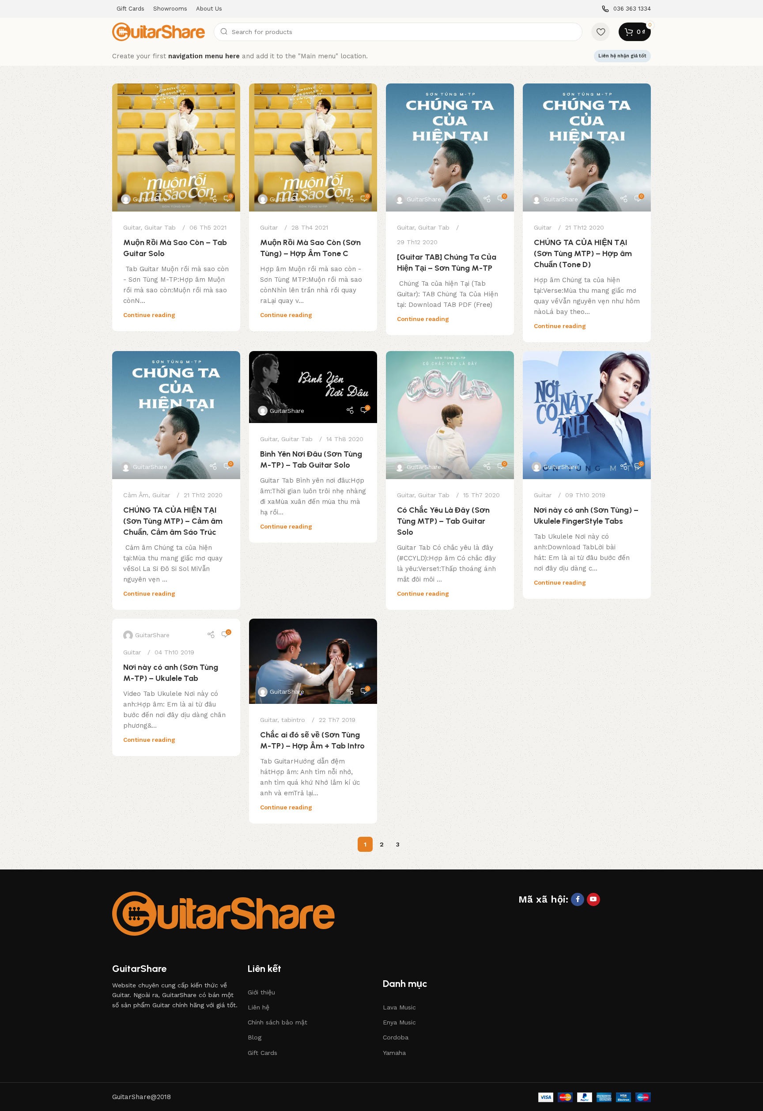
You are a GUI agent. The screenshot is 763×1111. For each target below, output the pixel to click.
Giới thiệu (261, 992)
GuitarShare (150, 199)
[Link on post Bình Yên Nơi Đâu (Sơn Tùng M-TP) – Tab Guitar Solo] (313, 387)
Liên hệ (258, 1007)
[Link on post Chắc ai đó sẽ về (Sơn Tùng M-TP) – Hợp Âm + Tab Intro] (313, 661)
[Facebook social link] (577, 899)
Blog (254, 1037)
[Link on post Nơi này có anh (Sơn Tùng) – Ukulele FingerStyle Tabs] (587, 415)
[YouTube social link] (593, 899)
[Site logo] (158, 31)
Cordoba (395, 1037)
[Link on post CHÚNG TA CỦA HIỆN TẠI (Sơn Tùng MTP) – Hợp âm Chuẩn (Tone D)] (587, 147)
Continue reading (149, 314)
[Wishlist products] (600, 32)
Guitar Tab (160, 227)
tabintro (293, 719)
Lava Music (399, 1007)
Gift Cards (262, 1052)
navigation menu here (204, 56)
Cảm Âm (135, 495)
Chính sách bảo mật (277, 1022)
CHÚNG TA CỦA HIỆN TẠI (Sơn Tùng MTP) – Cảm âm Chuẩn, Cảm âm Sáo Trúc (173, 521)
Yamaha (394, 1052)
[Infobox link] (626, 9)
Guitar (131, 227)
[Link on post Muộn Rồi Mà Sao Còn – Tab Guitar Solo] (176, 147)
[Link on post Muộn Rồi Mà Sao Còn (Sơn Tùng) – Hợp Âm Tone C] (313, 147)
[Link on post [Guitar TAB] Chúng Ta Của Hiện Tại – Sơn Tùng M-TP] (450, 147)
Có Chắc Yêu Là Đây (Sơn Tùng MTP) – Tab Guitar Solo (443, 521)
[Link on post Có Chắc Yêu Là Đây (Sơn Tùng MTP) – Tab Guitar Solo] (450, 415)
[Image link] (223, 913)
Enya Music (399, 1022)
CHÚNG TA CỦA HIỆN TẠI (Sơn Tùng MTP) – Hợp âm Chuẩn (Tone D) (583, 253)
